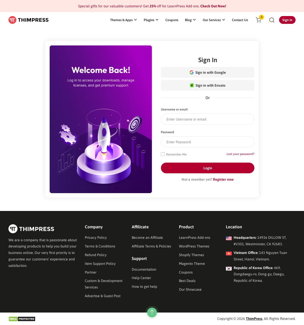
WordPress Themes (194, 246)
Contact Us (240, 20)
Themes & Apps (121, 20)
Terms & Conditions (100, 246)
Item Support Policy (100, 264)
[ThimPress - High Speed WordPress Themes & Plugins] (28, 20)
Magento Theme (192, 264)
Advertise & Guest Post (102, 296)
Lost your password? (240, 154)
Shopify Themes (191, 255)
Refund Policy (96, 255)
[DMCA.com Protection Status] (21, 319)
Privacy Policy (96, 237)
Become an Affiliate (147, 237)
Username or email (174, 109)
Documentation (144, 269)
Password (167, 132)
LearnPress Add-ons (194, 237)
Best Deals (187, 281)
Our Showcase (190, 289)
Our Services (212, 20)
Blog (188, 20)
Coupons (171, 20)
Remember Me (176, 154)
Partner (91, 272)
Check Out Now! (212, 6)
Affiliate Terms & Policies (151, 246)
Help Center (141, 278)
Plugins (149, 20)
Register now (223, 179)
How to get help (144, 286)
